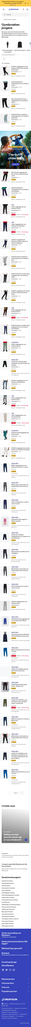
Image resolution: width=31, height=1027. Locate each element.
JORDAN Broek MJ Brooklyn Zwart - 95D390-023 (19, 685)
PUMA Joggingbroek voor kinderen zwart (18, 207)
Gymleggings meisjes (8, 892)
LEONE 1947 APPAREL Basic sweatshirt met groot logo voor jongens (20, 363)
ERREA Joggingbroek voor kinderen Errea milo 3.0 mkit (19, 466)
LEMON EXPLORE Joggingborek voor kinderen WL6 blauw (20, 619)
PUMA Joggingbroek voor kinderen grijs (18, 398)
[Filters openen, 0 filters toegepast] (4, 59)
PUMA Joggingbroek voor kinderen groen (18, 345)
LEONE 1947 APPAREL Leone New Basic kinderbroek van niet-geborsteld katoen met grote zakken (19, 756)
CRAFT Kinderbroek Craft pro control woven (20, 502)
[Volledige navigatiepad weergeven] (2, 19)
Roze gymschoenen (7, 921)
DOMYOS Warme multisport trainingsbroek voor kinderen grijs (20, 258)
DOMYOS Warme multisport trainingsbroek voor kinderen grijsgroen (20, 116)
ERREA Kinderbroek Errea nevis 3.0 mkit (20, 650)
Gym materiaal (6, 890)
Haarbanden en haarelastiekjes (11, 904)
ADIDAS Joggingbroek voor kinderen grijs (19, 602)
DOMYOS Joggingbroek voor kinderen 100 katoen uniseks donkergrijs (20, 68)
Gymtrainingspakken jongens (7, 51)
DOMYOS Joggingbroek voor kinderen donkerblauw (19, 381)
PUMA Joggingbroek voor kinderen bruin (18, 310)
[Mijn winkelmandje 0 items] (27, 9)
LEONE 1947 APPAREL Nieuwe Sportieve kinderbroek (20, 669)
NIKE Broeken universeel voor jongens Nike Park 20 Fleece (20, 485)
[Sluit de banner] (28, 3)
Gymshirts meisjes (7, 881)
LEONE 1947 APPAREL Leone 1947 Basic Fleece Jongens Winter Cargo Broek (19, 701)
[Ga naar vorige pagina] (9, 793)
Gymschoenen (6, 885)
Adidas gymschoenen (8, 909)
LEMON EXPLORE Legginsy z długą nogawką (19, 520)
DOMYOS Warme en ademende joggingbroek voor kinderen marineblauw (20, 327)
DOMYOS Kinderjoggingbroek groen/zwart (20, 433)
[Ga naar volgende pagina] (22, 793)
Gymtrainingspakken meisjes (10, 895)
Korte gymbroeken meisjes (10, 900)
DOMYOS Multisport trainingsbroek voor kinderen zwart (20, 83)
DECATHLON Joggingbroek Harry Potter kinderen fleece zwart (19, 174)
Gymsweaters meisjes (8, 888)
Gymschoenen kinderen (9, 907)
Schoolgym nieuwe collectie (10, 918)
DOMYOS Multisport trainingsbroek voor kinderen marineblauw (20, 189)
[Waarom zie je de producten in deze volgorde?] (2, 63)
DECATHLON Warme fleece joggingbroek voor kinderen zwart (19, 100)
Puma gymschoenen (8, 923)
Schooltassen (6, 902)
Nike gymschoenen (7, 911)
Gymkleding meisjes (8, 883)
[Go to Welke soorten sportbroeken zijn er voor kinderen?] (26, 839)
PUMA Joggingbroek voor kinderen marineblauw (18, 225)
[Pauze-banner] (25, 3)
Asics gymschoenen (8, 914)
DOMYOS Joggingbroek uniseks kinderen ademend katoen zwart (20, 292)
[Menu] (4, 9)
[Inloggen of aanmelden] (23, 9)
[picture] (5, 71)
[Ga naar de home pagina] (14, 9)
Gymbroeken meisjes (8, 897)
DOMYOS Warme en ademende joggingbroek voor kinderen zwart (20, 275)
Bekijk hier (15, 164)
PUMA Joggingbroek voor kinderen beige (18, 416)
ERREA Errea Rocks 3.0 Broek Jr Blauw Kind (20, 719)
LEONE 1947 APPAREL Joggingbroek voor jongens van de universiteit (20, 536)
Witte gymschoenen (8, 926)
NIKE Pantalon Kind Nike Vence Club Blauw (20, 552)
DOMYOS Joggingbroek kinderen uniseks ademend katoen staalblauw (19, 241)
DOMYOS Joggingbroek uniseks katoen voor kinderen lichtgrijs (20, 448)
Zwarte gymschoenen (8, 916)
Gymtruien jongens (20, 50)
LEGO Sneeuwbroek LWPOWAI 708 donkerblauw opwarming (20, 635)
